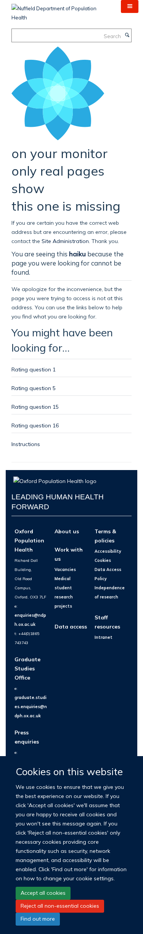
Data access (71, 626)
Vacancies (65, 569)
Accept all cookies (43, 892)
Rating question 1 (33, 369)
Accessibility (108, 551)
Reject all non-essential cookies (60, 905)
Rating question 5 (33, 388)
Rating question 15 (35, 406)
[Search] (127, 35)
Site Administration (65, 241)
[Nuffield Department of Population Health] (60, 10)
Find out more (38, 918)
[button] (129, 6)
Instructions (25, 444)
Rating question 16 (35, 425)
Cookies (103, 560)
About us (67, 531)
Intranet (103, 637)
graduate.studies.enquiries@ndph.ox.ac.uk (30, 706)
